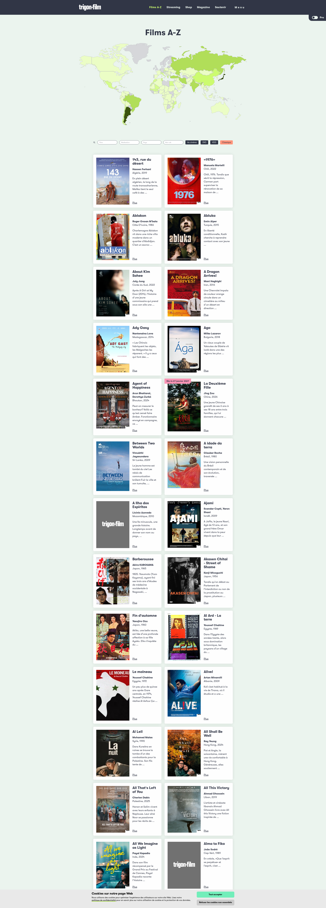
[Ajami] (184, 524)
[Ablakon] (112, 237)
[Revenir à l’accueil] (100, 7)
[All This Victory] (184, 809)
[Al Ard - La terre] (184, 637)
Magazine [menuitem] (203, 7)
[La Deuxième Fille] (184, 407)
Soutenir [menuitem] (220, 7)
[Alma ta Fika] (184, 865)
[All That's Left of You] (112, 809)
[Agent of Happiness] (112, 407)
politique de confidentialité (104, 900)
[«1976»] (184, 181)
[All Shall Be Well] (184, 753)
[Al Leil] (112, 753)
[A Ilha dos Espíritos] (112, 524)
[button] (200, 85)
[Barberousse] (112, 581)
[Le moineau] (112, 695)
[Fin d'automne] (112, 637)
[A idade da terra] (184, 466)
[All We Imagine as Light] (112, 865)
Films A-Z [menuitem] (155, 7)
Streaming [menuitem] (173, 7)
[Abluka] (184, 237)
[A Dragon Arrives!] (184, 293)
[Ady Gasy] (112, 349)
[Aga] (184, 349)
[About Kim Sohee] (112, 293)
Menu (240, 8)
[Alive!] (184, 695)
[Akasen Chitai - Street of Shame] (184, 581)
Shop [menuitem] (188, 7)
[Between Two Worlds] (112, 466)
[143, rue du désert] (112, 181)
